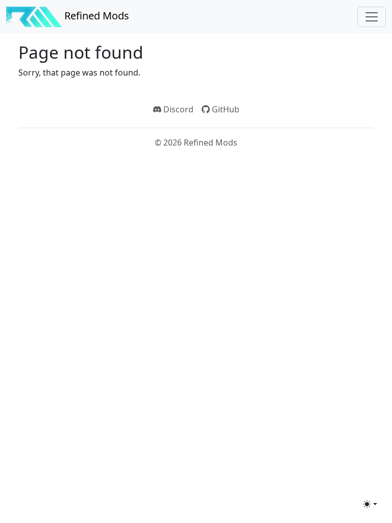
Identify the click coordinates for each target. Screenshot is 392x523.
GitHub (224, 109)
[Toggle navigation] (371, 17)
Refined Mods (95, 15)
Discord (177, 109)
